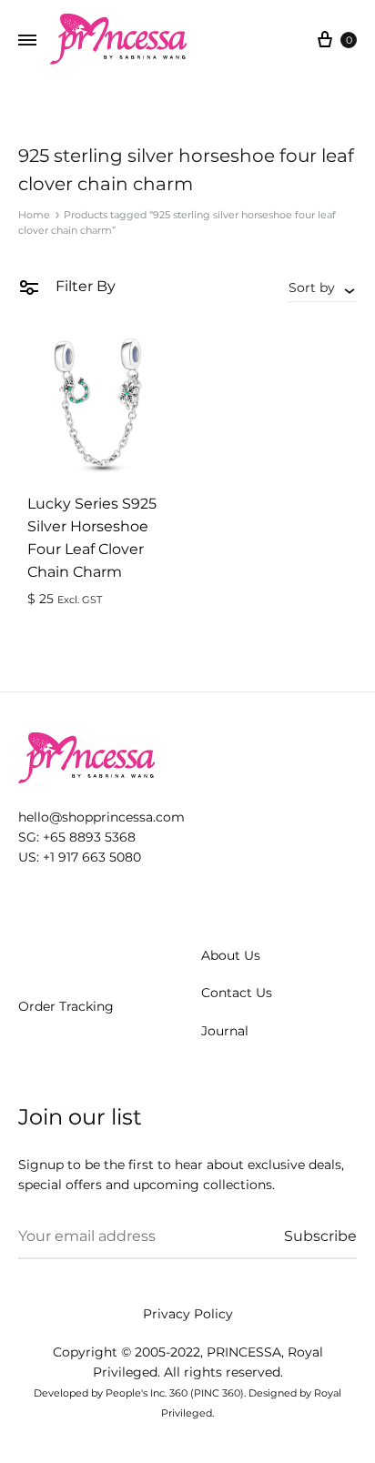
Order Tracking (66, 1006)
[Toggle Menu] (27, 41)
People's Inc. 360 (147, 1393)
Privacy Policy (188, 1314)
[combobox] (323, 287)
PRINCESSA (244, 1352)
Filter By (84, 286)
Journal (224, 1031)
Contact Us (236, 992)
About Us (230, 955)
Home (34, 214)
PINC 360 (217, 1393)
